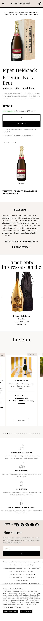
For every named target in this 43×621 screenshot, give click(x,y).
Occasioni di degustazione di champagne (15, 583)
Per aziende (29, 574)
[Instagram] (27, 524)
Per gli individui (35, 583)
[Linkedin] (37, 524)
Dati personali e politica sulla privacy (14, 568)
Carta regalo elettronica (16, 577)
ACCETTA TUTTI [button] (26, 611)
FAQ (31, 565)
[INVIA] (21, 553)
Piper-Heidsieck (20, 12)
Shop (12, 12)
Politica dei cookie (29, 604)
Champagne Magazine (17, 574)
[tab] (21, 209)
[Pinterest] (17, 524)
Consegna (30, 571)
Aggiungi (21, 124)
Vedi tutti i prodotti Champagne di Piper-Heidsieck (20, 192)
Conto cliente (30, 577)
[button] (3, 3)
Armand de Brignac (21, 316)
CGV (11, 571)
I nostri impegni (15, 565)
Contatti (25, 565)
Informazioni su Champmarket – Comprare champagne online (21, 562)
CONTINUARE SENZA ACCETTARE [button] (16, 607)
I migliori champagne (21, 580)
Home (6, 12)
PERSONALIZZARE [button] (10, 611)
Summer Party (21, 381)
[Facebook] (22, 524)
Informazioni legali (33, 568)
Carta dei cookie (20, 571)
